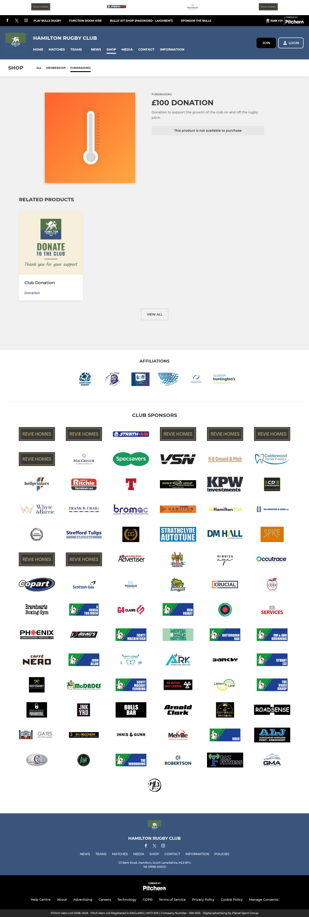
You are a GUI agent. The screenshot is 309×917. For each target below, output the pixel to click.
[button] (38, 49)
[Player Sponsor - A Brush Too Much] (84, 610)
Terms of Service (172, 900)
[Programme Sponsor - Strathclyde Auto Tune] (178, 535)
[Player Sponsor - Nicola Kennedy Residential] (37, 760)
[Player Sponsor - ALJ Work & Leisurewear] (272, 735)
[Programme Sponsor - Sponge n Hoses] (178, 560)
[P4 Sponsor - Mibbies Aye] (225, 560)
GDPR (147, 900)
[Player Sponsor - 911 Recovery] (84, 735)
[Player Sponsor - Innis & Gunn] (131, 735)
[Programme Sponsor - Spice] (272, 535)
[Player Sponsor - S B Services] (272, 610)
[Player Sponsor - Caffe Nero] (37, 660)
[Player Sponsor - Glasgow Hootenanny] (37, 685)
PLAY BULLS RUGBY (47, 20)
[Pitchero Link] (294, 22)
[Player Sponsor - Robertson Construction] (178, 760)
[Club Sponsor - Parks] (178, 485)
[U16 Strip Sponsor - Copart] (37, 585)
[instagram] (26, 20)
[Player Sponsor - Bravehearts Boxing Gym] (37, 610)
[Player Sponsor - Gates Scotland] (37, 735)
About (62, 900)
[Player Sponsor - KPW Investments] (225, 485)
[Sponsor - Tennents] (131, 485)
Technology (126, 900)
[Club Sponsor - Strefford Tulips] (84, 535)
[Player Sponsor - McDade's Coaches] (84, 685)
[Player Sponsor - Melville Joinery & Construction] (178, 735)
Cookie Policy (232, 900)
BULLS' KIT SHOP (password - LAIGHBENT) (141, 20)
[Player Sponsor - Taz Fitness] (225, 760)
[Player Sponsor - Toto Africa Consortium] (178, 585)
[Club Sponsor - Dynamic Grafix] (131, 535)
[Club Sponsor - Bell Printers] (37, 485)
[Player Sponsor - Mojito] (84, 760)
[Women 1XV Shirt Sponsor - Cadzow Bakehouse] (37, 535)
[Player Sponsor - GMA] (272, 760)
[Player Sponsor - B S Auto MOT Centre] (178, 685)
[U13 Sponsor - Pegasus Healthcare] (131, 585)
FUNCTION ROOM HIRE (85, 20)
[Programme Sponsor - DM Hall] (225, 535)
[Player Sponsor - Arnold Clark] (178, 710)
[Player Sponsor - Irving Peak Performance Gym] (84, 635)
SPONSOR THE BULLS (196, 20)
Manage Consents (263, 900)
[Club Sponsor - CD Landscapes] (272, 485)
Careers (105, 900)
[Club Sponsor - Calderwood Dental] (272, 459)
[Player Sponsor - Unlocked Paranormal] (37, 710)
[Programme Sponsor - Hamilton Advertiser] (131, 560)
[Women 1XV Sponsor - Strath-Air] (116, 7)
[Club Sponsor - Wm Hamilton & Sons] (272, 510)
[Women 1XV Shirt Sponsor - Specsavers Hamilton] (131, 459)
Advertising (82, 900)
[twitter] (17, 20)
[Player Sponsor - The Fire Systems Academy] (225, 610)
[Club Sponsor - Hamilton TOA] (225, 510)
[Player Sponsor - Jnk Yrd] (84, 710)
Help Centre (41, 900)
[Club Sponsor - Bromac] (131, 510)
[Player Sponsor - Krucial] (225, 585)
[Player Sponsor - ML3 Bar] (154, 785)
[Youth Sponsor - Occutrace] (272, 560)
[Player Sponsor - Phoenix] (37, 635)
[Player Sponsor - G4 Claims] (131, 610)
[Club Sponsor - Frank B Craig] (84, 510)
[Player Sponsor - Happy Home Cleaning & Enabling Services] (131, 660)
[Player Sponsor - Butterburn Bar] (225, 635)
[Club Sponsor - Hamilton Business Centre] (178, 510)
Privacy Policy (203, 900)
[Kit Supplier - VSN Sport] (178, 459)
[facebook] (7, 20)
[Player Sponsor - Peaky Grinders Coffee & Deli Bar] (225, 710)
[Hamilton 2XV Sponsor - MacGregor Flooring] (192, 7)
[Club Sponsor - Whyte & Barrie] (37, 510)
